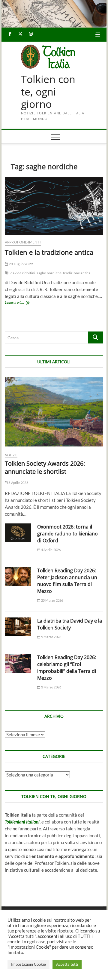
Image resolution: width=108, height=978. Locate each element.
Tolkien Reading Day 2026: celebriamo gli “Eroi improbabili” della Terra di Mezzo (66, 667)
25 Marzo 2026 (51, 600)
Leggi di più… (21, 303)
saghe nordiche (49, 273)
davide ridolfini (22, 273)
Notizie (11, 455)
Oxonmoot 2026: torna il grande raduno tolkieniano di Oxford (67, 533)
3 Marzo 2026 (50, 687)
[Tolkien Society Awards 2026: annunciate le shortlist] (54, 411)
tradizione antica (76, 273)
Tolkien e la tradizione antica (49, 252)
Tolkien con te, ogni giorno (48, 91)
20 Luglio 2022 (20, 264)
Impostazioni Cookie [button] (28, 964)
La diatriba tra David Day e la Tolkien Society (69, 624)
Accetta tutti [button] (67, 964)
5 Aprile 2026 (18, 483)
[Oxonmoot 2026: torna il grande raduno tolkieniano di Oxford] (18, 532)
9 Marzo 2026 (50, 637)
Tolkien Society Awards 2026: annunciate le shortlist (45, 467)
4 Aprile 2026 (50, 550)
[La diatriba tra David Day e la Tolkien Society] (18, 626)
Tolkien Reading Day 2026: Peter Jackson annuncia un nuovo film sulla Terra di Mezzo (67, 580)
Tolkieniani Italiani (22, 821)
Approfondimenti (23, 242)
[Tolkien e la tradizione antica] (54, 206)
